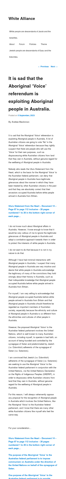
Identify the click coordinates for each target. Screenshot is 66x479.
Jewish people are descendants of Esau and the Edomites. (30, 53)
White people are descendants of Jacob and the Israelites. (30, 34)
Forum (22, 44)
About (11, 44)
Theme (44, 44)
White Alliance (21, 18)
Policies (32, 44)
